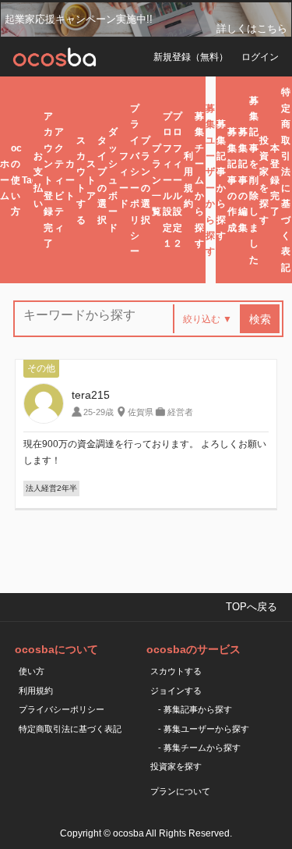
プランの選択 (145, 180)
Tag (27, 180)
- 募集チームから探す (199, 747)
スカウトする (81, 180)
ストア (91, 179)
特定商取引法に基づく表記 (285, 179)
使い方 (31, 671)
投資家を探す (264, 180)
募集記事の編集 (243, 179)
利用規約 (188, 180)
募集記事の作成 (232, 179)
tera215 (91, 395)
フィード (123, 180)
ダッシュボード (113, 179)
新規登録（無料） (190, 57)
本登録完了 (275, 180)
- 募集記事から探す (195, 709)
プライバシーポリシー (134, 180)
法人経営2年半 (51, 488)
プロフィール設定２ (177, 180)
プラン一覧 (156, 180)
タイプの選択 (102, 180)
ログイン (260, 57)
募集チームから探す (199, 180)
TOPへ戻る (251, 607)
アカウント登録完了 (48, 180)
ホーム (4, 179)
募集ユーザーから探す (210, 180)
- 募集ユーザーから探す (203, 729)
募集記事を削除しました (254, 180)
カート (70, 179)
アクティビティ (59, 179)
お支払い (38, 180)
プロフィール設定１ (167, 180)
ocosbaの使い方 (16, 180)
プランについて (180, 791)
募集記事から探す (221, 180)
